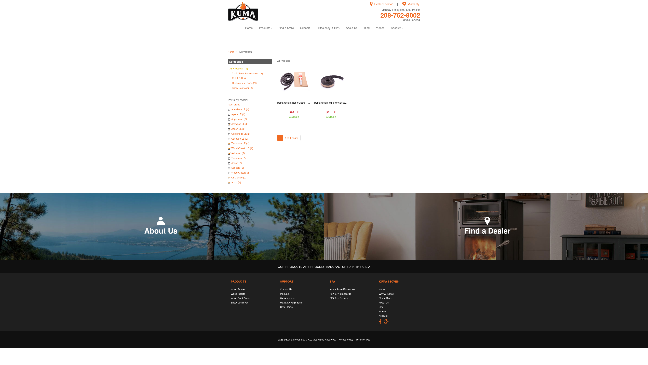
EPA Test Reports (339, 298)
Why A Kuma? (386, 293)
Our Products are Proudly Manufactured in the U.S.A (324, 266)
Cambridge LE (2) (240, 133)
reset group (234, 104)
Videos (380, 28)
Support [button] (305, 28)
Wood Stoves (238, 289)
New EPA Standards (340, 293)
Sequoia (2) (237, 167)
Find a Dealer (487, 230)
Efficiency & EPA (329, 28)
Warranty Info (287, 298)
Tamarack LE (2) (240, 143)
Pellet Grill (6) (239, 78)
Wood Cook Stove (240, 298)
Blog (367, 28)
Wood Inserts (238, 293)
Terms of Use (363, 339)
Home (249, 28)
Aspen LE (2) (238, 128)
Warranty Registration (291, 302)
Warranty (413, 4)
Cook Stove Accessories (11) (247, 73)
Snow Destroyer (239, 302)
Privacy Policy (346, 339)
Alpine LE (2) (238, 114)
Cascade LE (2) (239, 138)
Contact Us (286, 289)
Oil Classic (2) (238, 177)
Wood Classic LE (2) (242, 148)
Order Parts (286, 307)
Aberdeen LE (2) (240, 109)
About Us (352, 28)
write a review (294, 122)
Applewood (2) (239, 119)
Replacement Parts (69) (245, 83)
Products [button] (264, 28)
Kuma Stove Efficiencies (342, 289)
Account (383, 315)
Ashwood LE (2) (239, 124)
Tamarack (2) (238, 158)
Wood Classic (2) (240, 172)
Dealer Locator (383, 4)
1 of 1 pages (291, 138)
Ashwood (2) (238, 153)
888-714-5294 (411, 20)
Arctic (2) (236, 182)
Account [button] (396, 28)
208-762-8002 (400, 15)
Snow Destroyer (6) (242, 88)
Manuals (284, 293)
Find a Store (286, 28)
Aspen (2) (236, 163)
